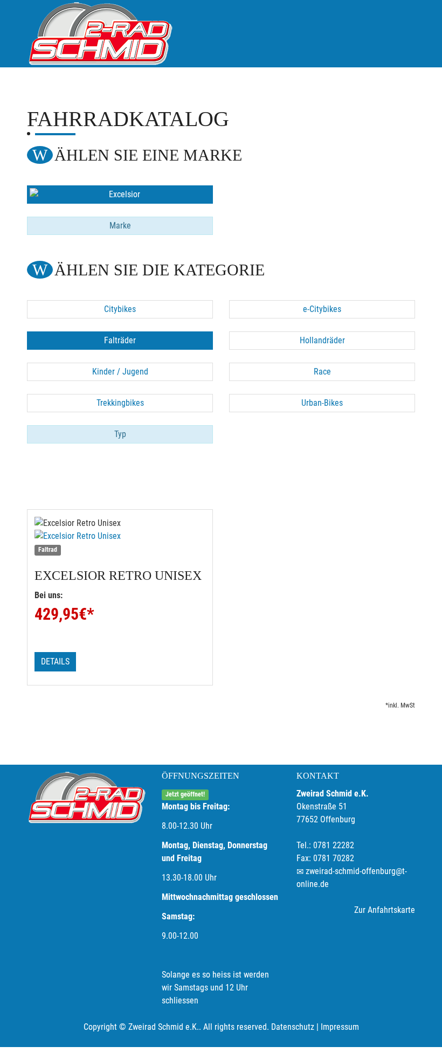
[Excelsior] (120, 194)
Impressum (340, 1027)
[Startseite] (99, 33)
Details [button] (55, 661)
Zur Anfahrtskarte (384, 910)
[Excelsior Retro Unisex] (119, 536)
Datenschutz (292, 1027)
